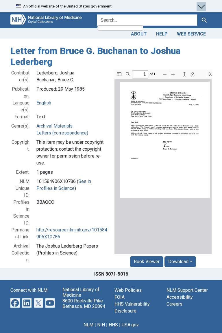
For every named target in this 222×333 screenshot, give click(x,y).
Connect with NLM (28, 290)
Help (162, 34)
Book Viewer (147, 261)
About (139, 34)
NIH (101, 325)
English (43, 103)
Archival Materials (54, 126)
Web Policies (128, 290)
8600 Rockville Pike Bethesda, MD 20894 (83, 303)
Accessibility (179, 297)
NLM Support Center (187, 290)
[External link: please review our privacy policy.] (15, 302)
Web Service (191, 34)
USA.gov (130, 325)
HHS (113, 325)
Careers (174, 304)
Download (178, 261)
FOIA (119, 297)
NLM (88, 325)
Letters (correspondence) (62, 133)
